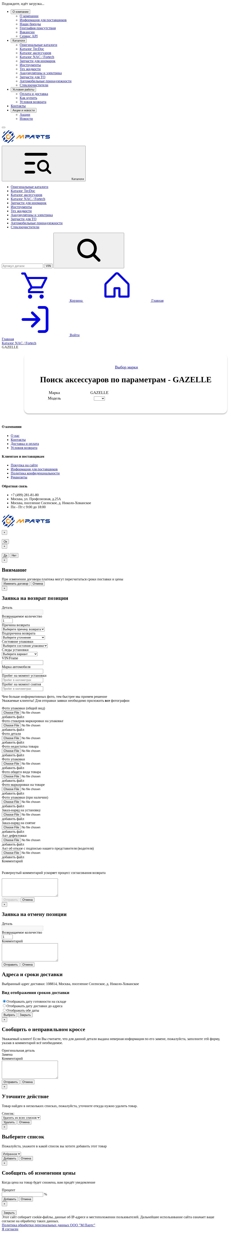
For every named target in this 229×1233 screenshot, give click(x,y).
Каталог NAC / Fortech (37, 57)
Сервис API (29, 36)
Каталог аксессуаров (35, 53)
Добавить (10, 1158)
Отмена (38, 583)
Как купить (28, 98)
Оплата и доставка (34, 94)
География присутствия (38, 28)
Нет (14, 555)
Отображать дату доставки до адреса (34, 1006)
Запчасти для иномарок (37, 61)
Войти (74, 335)
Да (5, 555)
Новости (26, 119)
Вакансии (27, 32)
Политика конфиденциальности (35, 473)
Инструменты (30, 65)
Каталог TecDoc (32, 49)
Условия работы (23, 89)
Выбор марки (126, 367)
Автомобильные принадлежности (46, 81)
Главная (157, 300)
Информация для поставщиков (43, 20)
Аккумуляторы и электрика (41, 73)
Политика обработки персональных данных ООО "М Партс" (48, 1225)
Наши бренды (30, 24)
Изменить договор (16, 583)
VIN (48, 266)
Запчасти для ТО (32, 77)
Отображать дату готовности (36, 1001)
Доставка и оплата (25, 444)
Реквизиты (19, 477)
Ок (5, 541)
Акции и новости (24, 110)
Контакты (18, 106)
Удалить (9, 1122)
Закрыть (25, 1015)
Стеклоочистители (34, 85)
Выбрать (9, 1015)
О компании (20, 11)
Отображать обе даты (22, 1010)
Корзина (76, 300)
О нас (15, 436)
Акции (25, 114)
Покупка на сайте (24, 465)
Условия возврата (33, 102)
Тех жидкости (30, 69)
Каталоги (19, 40)
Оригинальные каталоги (38, 45)
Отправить (11, 899)
